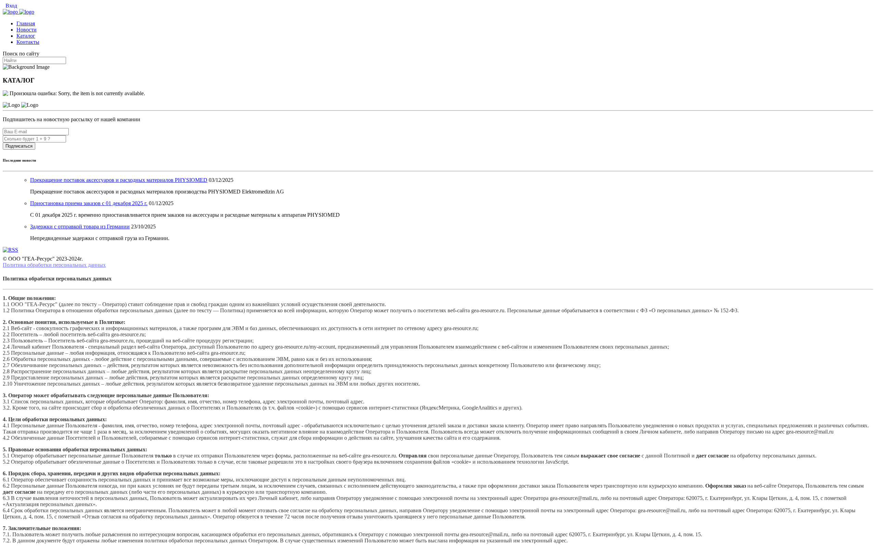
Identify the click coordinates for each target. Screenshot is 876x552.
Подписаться (19, 146)
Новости (26, 30)
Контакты (27, 42)
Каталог (25, 36)
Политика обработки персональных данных (54, 265)
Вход (10, 6)
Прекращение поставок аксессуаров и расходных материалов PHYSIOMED (118, 180)
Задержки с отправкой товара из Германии (80, 226)
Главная (25, 23)
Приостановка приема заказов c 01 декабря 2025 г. (88, 203)
